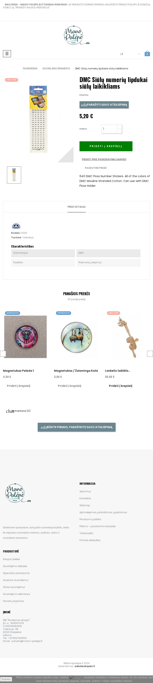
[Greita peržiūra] (43, 321)
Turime (16, 237)
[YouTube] (11, 514)
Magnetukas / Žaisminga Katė (76, 371)
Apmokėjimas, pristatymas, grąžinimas (103, 512)
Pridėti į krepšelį (106, 146)
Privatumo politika (90, 519)
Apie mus (85, 491)
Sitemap (84, 505)
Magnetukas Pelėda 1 (18, 371)
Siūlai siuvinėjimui (14, 587)
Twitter (99, 94)
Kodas (15, 232)
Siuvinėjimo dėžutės (15, 566)
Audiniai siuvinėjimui (15, 580)
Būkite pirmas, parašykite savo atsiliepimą (79, 427)
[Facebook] (4, 514)
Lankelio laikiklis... (118, 371)
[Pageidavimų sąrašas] (139, 54)
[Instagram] (18, 514)
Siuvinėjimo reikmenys (16, 594)
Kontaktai (85, 498)
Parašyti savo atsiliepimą (106, 105)
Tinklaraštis (86, 533)
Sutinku (6, 679)
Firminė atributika (89, 540)
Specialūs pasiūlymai (16, 573)
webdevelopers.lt (85, 666)
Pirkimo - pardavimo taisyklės (97, 526)
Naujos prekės (11, 559)
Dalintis (93, 94)
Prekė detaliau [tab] (77, 206)
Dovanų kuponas (13, 601)
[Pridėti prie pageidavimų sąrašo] (43, 314)
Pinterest (105, 94)
